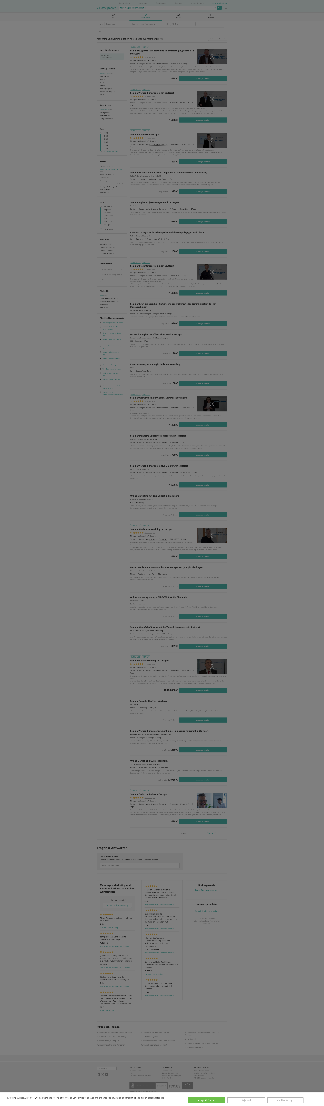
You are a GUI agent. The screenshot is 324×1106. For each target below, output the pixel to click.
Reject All (246, 1100)
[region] (162, 1099)
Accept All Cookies (206, 1100)
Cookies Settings (285, 1100)
